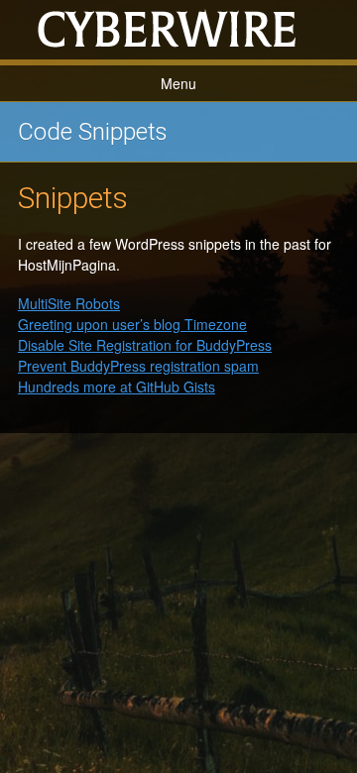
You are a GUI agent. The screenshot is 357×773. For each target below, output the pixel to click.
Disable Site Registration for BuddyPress (145, 345)
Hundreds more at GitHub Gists (116, 386)
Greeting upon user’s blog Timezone (132, 324)
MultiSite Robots (69, 303)
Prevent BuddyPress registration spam (138, 366)
